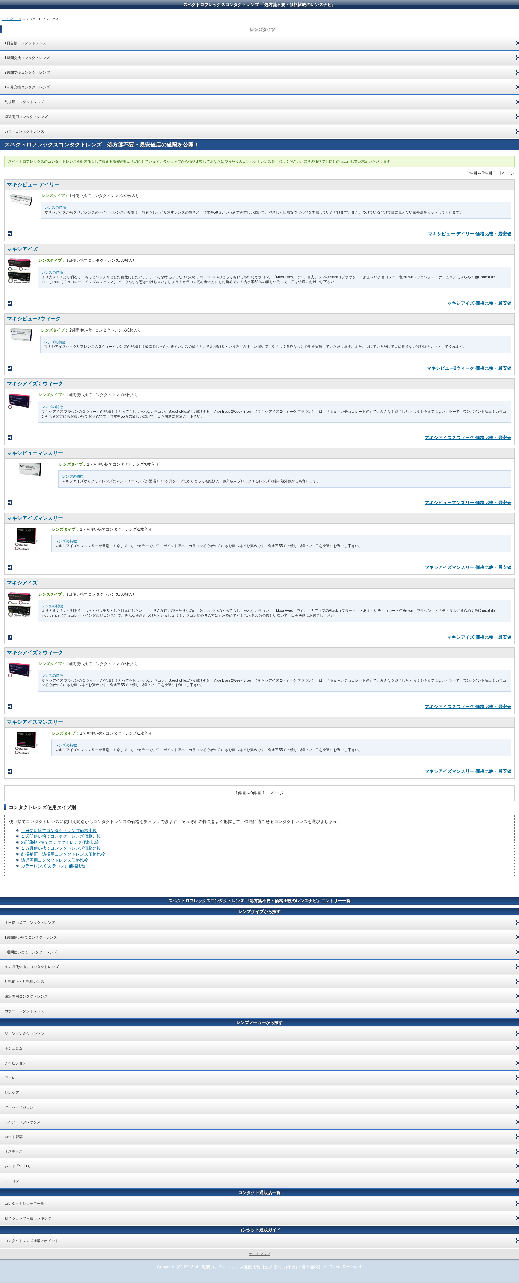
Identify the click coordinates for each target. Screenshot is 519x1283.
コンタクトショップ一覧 (24, 1203)
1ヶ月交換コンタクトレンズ (27, 87)
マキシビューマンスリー (35, 453)
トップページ (11, 19)
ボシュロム (14, 1048)
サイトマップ (259, 1254)
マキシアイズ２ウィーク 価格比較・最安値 (468, 437)
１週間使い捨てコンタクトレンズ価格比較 (61, 836)
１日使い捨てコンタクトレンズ (30, 923)
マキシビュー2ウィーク (34, 319)
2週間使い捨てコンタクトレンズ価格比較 (60, 842)
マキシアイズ (22, 249)
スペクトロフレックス (23, 1122)
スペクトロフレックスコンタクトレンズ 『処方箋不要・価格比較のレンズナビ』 (259, 4)
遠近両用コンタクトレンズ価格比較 (54, 860)
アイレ (10, 1078)
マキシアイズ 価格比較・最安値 (479, 303)
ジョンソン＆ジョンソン (24, 1034)
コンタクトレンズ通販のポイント (32, 1241)
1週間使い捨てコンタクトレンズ (31, 937)
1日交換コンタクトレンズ (25, 43)
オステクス (14, 1151)
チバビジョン (15, 1063)
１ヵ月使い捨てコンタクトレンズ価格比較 (61, 848)
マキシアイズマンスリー (35, 518)
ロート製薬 (14, 1137)
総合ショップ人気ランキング (28, 1218)
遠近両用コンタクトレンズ (26, 117)
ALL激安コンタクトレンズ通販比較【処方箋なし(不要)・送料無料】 (258, 1266)
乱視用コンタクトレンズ (26, 102)
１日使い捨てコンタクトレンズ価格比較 (59, 830)
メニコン (12, 1181)
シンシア (12, 1092)
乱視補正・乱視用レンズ (24, 981)
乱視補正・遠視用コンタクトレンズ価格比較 (63, 854)
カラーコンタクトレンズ (24, 131)
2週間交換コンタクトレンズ (27, 72)
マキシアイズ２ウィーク (35, 384)
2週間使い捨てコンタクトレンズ (31, 952)
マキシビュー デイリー (33, 184)
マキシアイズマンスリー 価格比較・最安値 (468, 567)
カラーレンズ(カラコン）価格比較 (53, 865)
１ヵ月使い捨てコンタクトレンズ (32, 967)
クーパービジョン (19, 1107)
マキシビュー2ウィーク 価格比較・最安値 (469, 368)
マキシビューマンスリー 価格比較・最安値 (468, 502)
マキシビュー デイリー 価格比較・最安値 (469, 233)
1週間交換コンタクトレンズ (27, 58)
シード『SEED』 (18, 1166)
